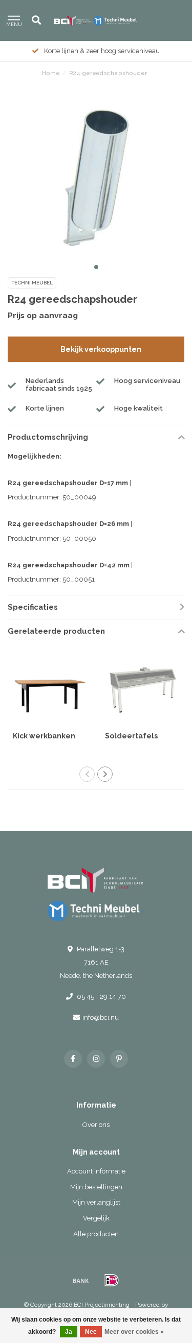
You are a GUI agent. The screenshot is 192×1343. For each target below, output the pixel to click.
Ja (68, 1331)
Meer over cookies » (134, 1331)
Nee (91, 1331)
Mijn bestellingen (96, 1187)
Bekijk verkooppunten (100, 349)
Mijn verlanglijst (96, 1202)
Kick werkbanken (44, 736)
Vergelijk (96, 1218)
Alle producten (96, 1234)
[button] (96, 267)
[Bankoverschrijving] (81, 1280)
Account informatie (96, 1171)
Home (51, 73)
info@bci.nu (100, 1017)
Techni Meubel (32, 282)
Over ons (96, 1125)
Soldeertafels (131, 736)
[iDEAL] (111, 1280)
